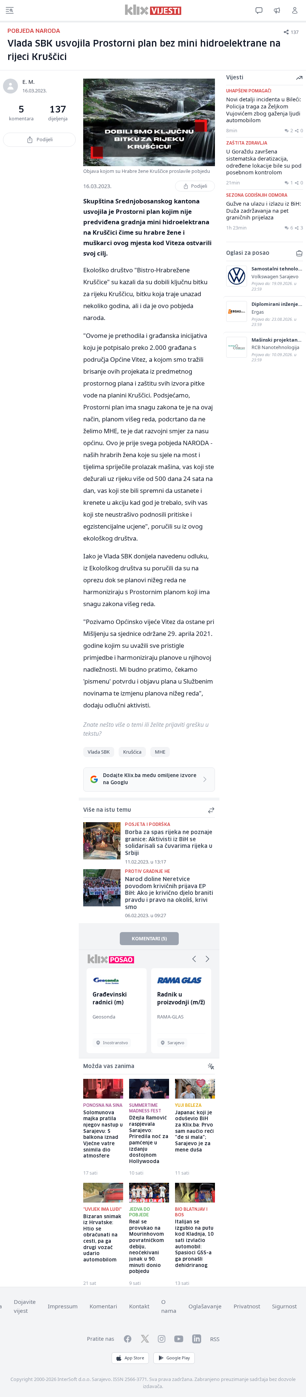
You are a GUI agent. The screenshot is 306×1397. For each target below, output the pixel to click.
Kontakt (139, 1306)
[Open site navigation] (9, 10)
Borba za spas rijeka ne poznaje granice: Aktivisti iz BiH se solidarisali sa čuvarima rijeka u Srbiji (168, 843)
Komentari (103, 1306)
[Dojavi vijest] (277, 10)
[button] (194, 958)
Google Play (178, 1357)
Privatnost (247, 1306)
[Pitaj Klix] (259, 10)
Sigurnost (284, 1306)
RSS (214, 1339)
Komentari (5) (149, 938)
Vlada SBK (99, 751)
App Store (134, 1357)
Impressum (63, 1306)
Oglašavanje (205, 1306)
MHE (160, 751)
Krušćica (132, 751)
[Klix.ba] (153, 9)
